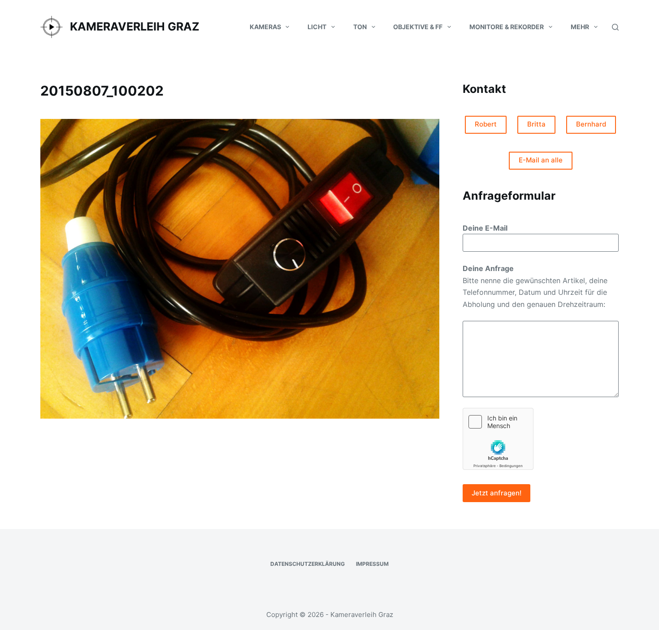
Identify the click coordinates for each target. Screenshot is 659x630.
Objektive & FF (417, 27)
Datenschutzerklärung (307, 563)
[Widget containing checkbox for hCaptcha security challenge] (498, 439)
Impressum (372, 563)
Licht (317, 27)
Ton (360, 27)
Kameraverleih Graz (134, 26)
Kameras (265, 27)
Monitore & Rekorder (506, 27)
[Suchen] (615, 27)
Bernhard (591, 124)
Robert (486, 124)
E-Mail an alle (541, 160)
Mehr (580, 27)
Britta (536, 124)
